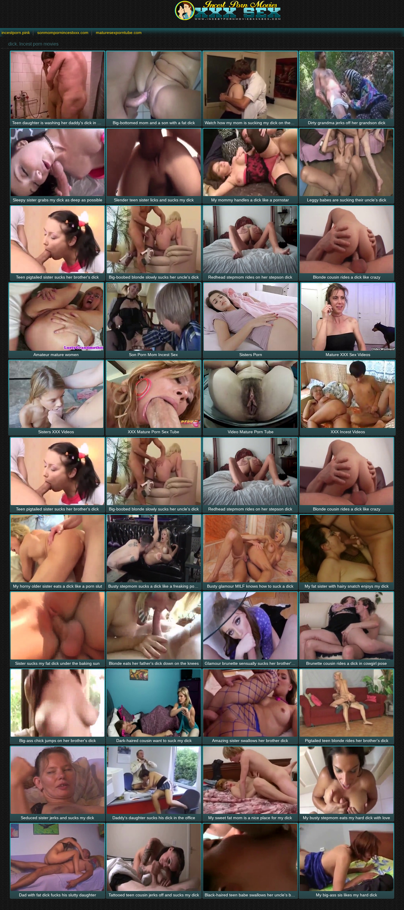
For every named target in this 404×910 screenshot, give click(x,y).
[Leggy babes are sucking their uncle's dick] (347, 162)
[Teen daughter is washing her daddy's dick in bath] (58, 85)
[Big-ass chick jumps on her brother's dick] (58, 703)
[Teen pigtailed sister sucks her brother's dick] (58, 239)
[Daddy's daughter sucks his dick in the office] (154, 780)
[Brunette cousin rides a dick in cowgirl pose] (347, 626)
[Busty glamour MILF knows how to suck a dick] (250, 548)
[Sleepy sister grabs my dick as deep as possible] (58, 162)
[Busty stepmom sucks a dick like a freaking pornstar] (154, 548)
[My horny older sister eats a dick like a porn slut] (58, 548)
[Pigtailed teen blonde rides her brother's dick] (347, 703)
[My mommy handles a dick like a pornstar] (250, 162)
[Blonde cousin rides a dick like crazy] (347, 239)
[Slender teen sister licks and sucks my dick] (154, 162)
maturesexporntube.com (119, 32)
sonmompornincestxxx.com (62, 32)
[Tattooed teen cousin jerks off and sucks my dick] (154, 857)
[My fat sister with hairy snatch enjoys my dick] (347, 548)
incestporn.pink (15, 32)
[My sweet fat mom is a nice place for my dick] (250, 780)
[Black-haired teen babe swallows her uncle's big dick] (250, 857)
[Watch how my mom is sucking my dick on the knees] (250, 85)
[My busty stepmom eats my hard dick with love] (347, 780)
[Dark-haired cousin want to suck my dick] (154, 703)
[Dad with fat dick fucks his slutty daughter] (58, 857)
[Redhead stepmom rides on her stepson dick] (250, 239)
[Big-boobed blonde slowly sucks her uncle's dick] (154, 239)
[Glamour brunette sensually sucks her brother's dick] (250, 626)
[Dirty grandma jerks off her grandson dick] (347, 85)
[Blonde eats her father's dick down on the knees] (154, 626)
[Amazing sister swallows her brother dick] (250, 703)
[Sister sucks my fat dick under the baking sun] (58, 626)
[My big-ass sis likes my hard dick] (347, 857)
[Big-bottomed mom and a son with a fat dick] (154, 85)
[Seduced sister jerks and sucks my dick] (58, 780)
